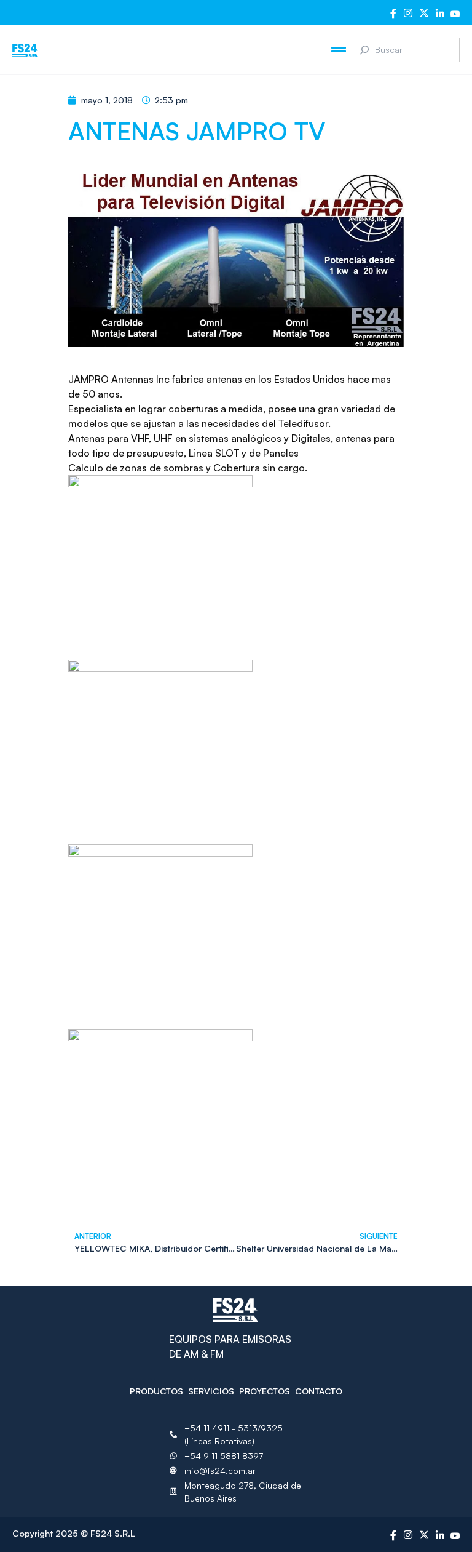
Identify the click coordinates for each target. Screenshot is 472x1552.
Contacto (318, 1391)
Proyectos (264, 1391)
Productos (156, 1391)
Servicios (211, 1391)
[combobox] (405, 50)
